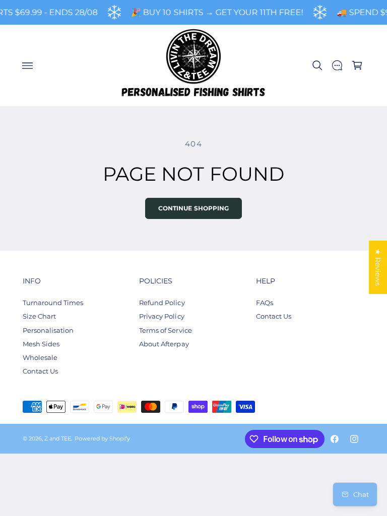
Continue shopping (193, 208)
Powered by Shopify (102, 438)
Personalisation (48, 330)
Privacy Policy (161, 316)
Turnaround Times (53, 303)
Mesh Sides (41, 344)
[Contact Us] (337, 65)
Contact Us (40, 371)
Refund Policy (161, 303)
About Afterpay (163, 344)
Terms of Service (165, 330)
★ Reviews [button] (377, 267)
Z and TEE (57, 438)
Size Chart (39, 316)
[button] (27, 65)
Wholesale (40, 357)
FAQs (264, 303)
